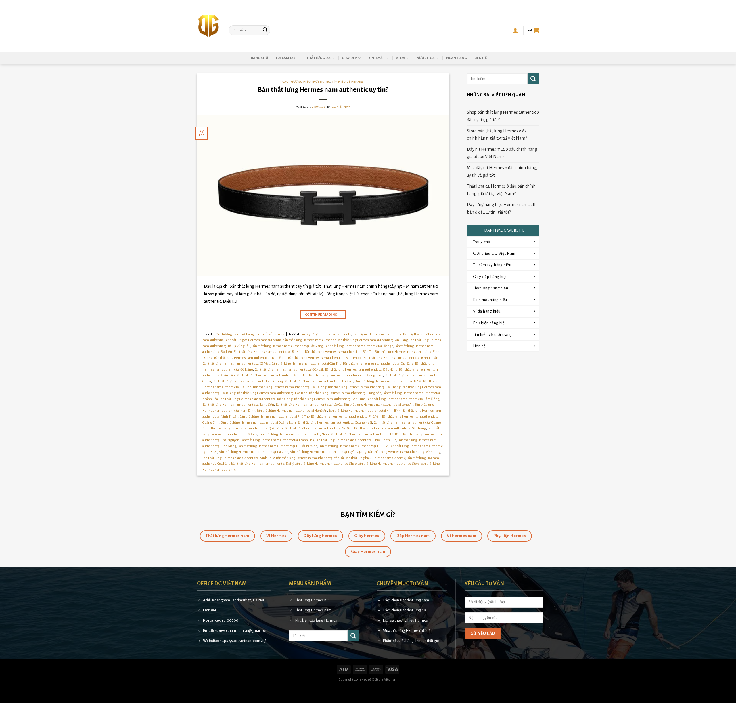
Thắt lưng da (319, 58)
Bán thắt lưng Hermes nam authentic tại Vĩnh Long (404, 452)
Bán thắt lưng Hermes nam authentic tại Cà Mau (236, 363)
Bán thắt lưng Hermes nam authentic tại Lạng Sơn (238, 405)
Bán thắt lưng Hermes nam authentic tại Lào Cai (308, 405)
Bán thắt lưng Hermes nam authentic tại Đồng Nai (272, 375)
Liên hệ (480, 58)
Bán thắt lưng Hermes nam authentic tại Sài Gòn (318, 428)
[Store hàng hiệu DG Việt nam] (208, 26)
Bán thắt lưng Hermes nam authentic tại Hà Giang (247, 381)
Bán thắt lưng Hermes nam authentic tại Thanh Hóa (277, 440)
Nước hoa (426, 58)
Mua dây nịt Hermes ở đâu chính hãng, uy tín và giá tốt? (502, 171)
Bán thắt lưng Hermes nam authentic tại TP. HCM (353, 446)
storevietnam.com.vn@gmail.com (242, 630)
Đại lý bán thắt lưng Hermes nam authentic (317, 464)
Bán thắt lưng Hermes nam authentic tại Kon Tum (329, 399)
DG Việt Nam (341, 106)
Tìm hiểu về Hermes (348, 81)
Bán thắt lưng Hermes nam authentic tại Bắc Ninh (268, 352)
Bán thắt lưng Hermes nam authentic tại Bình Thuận (400, 358)
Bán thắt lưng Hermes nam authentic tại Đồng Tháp (346, 375)
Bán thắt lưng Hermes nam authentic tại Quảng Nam (258, 422)
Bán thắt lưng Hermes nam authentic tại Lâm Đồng (403, 399)
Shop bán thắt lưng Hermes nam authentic (380, 464)
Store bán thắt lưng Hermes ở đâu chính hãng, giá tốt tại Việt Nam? (498, 135)
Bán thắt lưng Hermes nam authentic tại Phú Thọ (275, 416)
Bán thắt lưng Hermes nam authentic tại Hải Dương (290, 387)
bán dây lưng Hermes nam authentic (325, 334)
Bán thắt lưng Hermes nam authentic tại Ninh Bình (365, 411)
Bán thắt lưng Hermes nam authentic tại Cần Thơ (307, 363)
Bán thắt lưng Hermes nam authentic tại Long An (378, 405)
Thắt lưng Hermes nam (313, 610)
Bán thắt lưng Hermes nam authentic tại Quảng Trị (247, 428)
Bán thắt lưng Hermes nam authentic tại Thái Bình (366, 434)
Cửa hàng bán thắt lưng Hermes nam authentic (250, 464)
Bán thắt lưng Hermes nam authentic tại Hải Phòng (364, 387)
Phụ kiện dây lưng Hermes (316, 620)
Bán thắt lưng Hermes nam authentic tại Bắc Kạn (359, 346)
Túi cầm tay (286, 58)
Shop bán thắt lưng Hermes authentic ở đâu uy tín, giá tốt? (503, 116)
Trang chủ (258, 58)
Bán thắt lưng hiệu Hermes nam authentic (375, 458)
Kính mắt (376, 58)
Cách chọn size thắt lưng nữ (404, 610)
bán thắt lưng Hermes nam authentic (309, 340)
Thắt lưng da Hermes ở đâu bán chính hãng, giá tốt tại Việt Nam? (501, 190)
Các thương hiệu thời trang (306, 81)
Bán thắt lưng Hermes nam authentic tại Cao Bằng (378, 363)
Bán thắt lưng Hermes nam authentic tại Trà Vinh (253, 452)
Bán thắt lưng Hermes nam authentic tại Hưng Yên (345, 393)
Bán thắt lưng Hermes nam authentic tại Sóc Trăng (390, 428)
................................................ (239, 610)
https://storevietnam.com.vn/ (243, 641)
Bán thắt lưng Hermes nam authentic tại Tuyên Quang (328, 452)
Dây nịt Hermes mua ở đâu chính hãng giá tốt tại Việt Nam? (502, 153)
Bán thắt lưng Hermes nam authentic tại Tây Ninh (294, 434)
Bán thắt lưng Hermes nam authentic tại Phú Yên (346, 416)
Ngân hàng (456, 58)
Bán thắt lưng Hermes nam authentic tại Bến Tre (339, 352)
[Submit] (265, 30)
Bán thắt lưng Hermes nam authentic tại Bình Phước (325, 358)
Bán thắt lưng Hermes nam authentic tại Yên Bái (310, 458)
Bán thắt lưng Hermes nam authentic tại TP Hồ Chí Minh (277, 446)
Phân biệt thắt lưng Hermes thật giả (411, 641)
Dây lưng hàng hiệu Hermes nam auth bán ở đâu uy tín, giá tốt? (502, 208)
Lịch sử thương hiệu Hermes (405, 620)
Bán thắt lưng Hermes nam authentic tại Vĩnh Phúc (238, 458)
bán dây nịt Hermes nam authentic (377, 334)
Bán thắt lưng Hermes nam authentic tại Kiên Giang (256, 399)
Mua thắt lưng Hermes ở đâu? (406, 630)
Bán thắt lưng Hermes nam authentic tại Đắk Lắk (289, 369)
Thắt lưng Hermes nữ (312, 600)
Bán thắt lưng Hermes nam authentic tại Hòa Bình (272, 393)
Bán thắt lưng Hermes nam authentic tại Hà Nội (388, 381)
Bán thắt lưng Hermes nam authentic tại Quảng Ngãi (334, 422)
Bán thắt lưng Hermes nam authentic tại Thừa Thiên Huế (355, 440)
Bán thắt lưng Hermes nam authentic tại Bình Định (250, 358)
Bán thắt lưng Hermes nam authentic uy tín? (323, 89)
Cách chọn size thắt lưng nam (406, 600)
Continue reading (323, 314)
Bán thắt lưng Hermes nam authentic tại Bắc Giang (287, 346)
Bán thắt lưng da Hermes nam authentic (253, 340)
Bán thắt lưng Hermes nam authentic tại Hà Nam (318, 381)
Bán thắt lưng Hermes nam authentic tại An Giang (372, 340)
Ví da (400, 58)
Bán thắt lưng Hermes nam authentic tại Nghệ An (292, 411)
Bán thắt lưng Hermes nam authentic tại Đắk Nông (361, 369)
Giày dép (349, 58)
